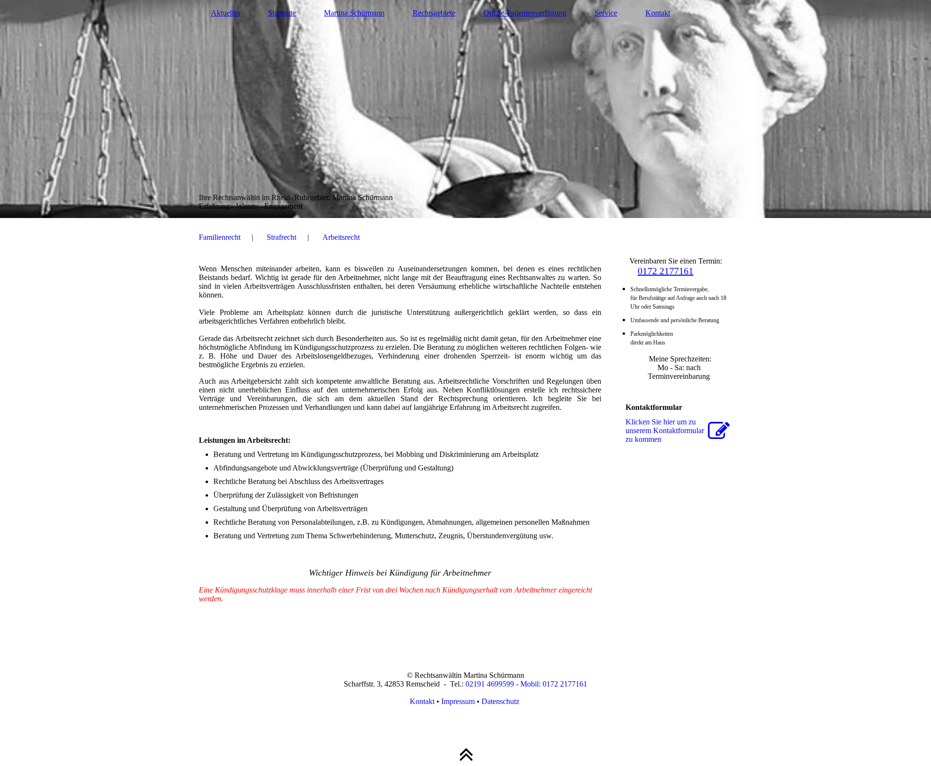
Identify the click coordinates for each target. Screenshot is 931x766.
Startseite (282, 13)
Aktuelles (225, 13)
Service (605, 13)
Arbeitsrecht (341, 237)
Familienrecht (220, 237)
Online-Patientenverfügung (524, 13)
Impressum (458, 701)
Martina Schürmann (354, 13)
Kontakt (657, 13)
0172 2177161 (665, 271)
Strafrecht (281, 237)
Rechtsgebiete (434, 13)
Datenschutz (501, 701)
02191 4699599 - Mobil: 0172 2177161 (526, 684)
